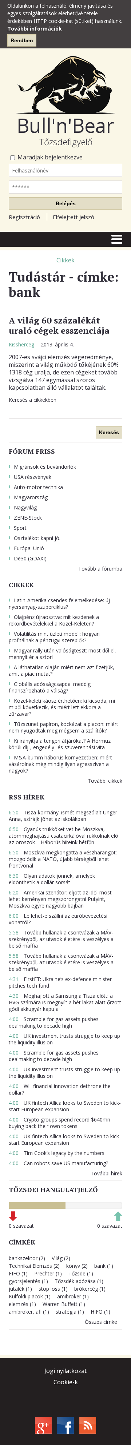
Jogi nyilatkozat (65, 1371)
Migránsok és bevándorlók (45, 466)
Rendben (22, 40)
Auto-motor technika (38, 487)
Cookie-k (65, 1382)
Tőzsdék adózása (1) (79, 1281)
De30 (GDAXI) (30, 558)
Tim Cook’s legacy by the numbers (56, 1153)
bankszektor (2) (27, 1258)
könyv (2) (77, 1265)
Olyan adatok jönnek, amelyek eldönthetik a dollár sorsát (52, 879)
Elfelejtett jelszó (73, 217)
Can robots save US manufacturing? (58, 1163)
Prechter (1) (48, 1273)
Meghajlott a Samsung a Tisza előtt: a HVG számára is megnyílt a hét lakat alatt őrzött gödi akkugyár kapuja (65, 1002)
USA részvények (32, 476)
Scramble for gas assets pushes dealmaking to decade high (54, 1022)
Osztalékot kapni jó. (37, 538)
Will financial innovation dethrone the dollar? (60, 1089)
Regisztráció (24, 217)
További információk (34, 28)
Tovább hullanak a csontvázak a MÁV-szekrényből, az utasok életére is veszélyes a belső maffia (61, 939)
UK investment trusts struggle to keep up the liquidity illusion (64, 1039)
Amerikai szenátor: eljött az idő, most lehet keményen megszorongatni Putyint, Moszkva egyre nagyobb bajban (60, 899)
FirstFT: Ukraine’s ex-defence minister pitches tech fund (60, 982)
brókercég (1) (90, 1288)
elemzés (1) (22, 1304)
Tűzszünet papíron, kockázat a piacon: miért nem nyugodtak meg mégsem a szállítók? (63, 727)
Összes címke (101, 1321)
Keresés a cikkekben (32, 400)
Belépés (66, 203)
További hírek (106, 1173)
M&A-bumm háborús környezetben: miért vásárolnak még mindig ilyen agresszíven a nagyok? (60, 764)
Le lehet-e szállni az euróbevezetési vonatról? (58, 919)
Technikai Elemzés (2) (34, 1265)
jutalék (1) (20, 1288)
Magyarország (31, 497)
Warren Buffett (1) (64, 1304)
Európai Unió (29, 548)
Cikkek (65, 260)
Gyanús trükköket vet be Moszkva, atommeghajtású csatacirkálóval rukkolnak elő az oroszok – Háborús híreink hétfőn (63, 836)
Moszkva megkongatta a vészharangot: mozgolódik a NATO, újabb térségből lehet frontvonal (63, 859)
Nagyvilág (25, 507)
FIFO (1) (18, 1273)
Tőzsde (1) (80, 1273)
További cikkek (105, 780)
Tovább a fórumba (100, 568)
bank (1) (103, 1265)
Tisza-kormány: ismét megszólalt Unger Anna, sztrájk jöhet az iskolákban (63, 815)
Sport (20, 527)
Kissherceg (22, 344)
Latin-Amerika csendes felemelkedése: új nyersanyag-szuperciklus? (59, 603)
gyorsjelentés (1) (28, 1281)
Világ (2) (61, 1258)
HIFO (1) (100, 1311)
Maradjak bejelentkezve (49, 157)
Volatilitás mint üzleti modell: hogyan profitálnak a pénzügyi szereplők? (54, 637)
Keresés (109, 432)
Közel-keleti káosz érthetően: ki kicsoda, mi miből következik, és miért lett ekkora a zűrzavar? (62, 707)
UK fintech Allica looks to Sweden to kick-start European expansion (65, 1106)
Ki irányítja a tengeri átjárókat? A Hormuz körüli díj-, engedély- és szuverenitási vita (60, 744)
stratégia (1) (70, 1311)
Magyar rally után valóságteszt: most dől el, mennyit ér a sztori (62, 653)
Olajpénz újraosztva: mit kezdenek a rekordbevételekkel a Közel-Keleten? (54, 620)
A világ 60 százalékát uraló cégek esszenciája (59, 325)
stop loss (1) (53, 1288)
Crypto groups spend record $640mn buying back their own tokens (59, 1123)
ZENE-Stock (28, 517)
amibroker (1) (73, 1296)
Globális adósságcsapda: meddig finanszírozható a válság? (50, 687)
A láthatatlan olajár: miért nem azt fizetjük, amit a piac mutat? (61, 670)
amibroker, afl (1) (29, 1311)
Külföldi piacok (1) (30, 1296)
